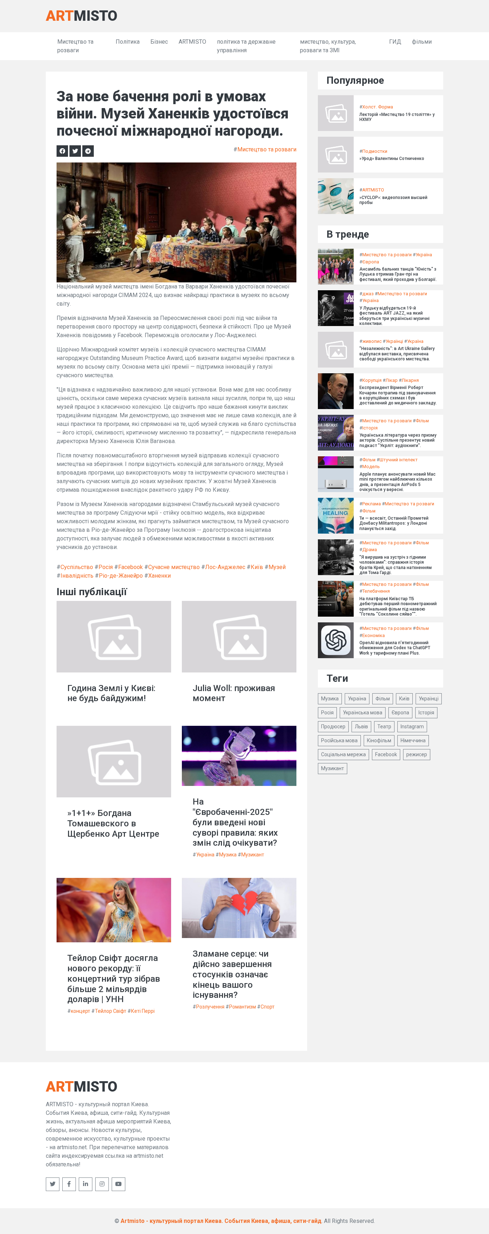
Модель (371, 466)
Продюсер (333, 726)
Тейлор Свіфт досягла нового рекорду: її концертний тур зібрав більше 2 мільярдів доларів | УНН (113, 978)
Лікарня (410, 380)
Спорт (268, 1007)
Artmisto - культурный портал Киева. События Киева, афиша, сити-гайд (221, 1221)
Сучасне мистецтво (174, 567)
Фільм (422, 420)
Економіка (373, 635)
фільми (422, 41)
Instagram (412, 726)
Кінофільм (379, 740)
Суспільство (76, 567)
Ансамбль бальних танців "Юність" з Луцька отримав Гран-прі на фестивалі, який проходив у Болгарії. (398, 274)
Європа (370, 261)
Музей (277, 567)
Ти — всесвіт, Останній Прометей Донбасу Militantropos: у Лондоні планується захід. (394, 523)
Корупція (372, 380)
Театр (384, 726)
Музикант (252, 855)
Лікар (392, 380)
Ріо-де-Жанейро (121, 575)
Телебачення (376, 591)
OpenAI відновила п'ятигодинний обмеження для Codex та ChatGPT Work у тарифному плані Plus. (394, 648)
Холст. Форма (377, 107)
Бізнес (159, 41)
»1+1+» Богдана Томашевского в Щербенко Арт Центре (113, 823)
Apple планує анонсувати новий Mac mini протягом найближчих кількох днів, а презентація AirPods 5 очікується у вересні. (397, 482)
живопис (372, 341)
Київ (257, 567)
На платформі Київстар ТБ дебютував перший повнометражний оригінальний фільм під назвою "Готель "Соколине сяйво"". (398, 606)
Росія (105, 567)
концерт (80, 1011)
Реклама (371, 503)
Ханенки (159, 575)
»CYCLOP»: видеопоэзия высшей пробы (393, 200)
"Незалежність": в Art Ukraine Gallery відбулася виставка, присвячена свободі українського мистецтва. (397, 353)
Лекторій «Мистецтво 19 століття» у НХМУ (397, 117)
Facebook (130, 567)
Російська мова (339, 740)
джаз (368, 293)
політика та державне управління (246, 46)
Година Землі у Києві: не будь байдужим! (111, 693)
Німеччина (413, 740)
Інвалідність (76, 575)
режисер (416, 754)
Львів (361, 726)
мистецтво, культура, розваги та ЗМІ (328, 46)
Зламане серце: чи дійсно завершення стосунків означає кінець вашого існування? (232, 974)
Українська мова (362, 712)
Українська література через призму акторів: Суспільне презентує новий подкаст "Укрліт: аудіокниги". (397, 440)
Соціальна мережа (343, 754)
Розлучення (210, 1007)
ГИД (395, 41)
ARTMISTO (192, 41)
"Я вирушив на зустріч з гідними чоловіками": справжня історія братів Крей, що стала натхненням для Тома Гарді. (395, 565)
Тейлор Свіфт (110, 1011)
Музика (228, 855)
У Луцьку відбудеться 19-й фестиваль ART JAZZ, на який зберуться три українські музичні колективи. (394, 316)
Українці (394, 341)
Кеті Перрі (143, 1011)
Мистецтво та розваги (75, 46)
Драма (369, 549)
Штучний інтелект (398, 459)
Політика (128, 41)
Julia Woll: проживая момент (234, 693)
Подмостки (374, 151)
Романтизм (242, 1007)
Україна (205, 855)
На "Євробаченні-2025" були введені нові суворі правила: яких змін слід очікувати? (235, 822)
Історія (370, 428)
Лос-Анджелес (225, 567)
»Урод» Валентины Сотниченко (391, 158)
